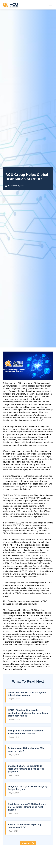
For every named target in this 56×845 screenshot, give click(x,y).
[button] (50, 4)
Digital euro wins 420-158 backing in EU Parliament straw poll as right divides (27, 807)
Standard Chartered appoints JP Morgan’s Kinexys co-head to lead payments (26, 769)
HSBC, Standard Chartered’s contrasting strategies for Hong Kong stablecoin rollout (28, 713)
